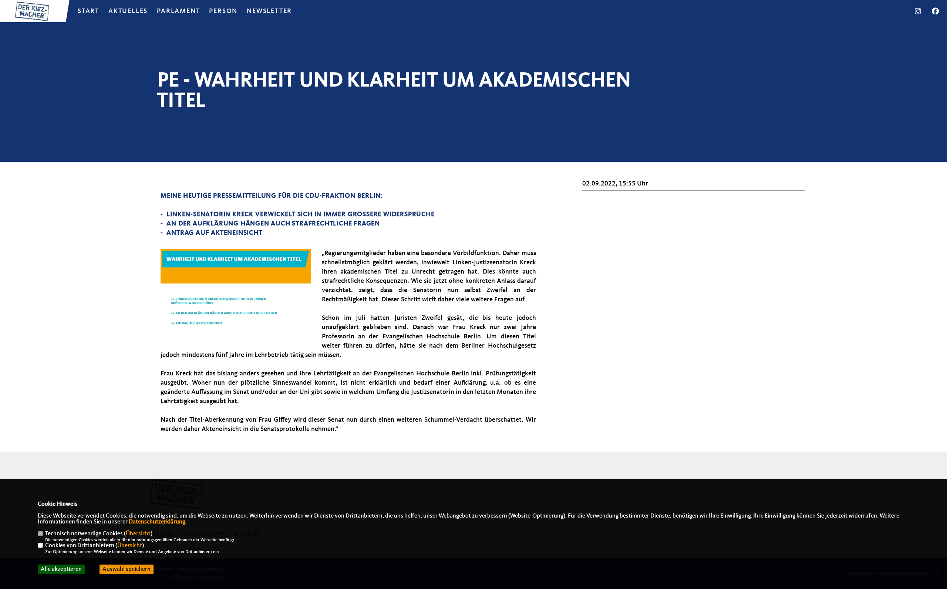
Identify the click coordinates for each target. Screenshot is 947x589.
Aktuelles (128, 11)
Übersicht (138, 534)
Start (88, 11)
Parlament (178, 11)
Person (223, 11)
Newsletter (269, 11)
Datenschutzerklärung (157, 522)
